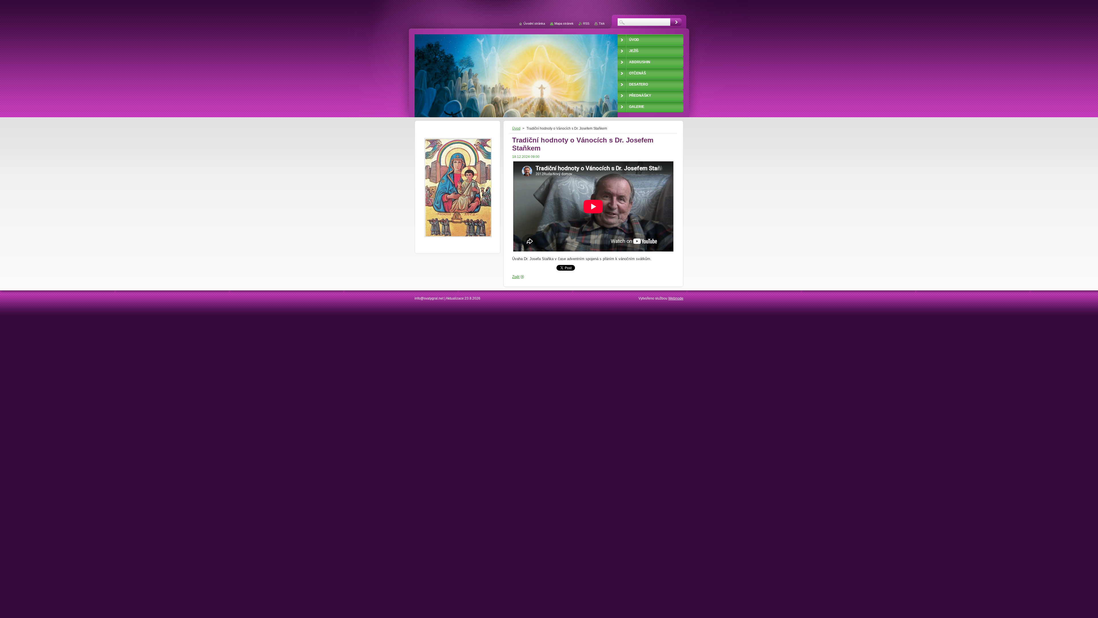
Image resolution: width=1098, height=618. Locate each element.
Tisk (602, 23)
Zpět (516, 277)
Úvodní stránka (534, 23)
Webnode (675, 298)
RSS (586, 23)
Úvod (516, 128)
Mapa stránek (564, 23)
